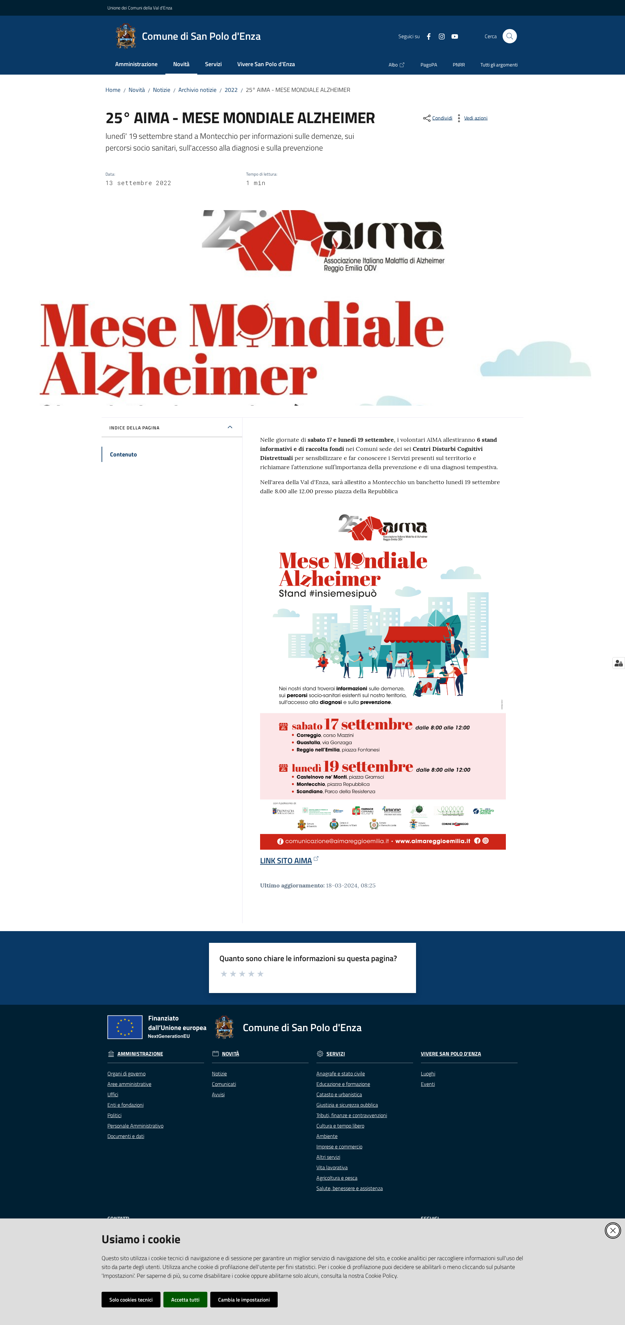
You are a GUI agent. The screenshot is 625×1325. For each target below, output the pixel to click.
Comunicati (224, 1084)
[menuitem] (136, 65)
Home (112, 89)
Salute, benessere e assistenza (349, 1188)
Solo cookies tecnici (131, 1299)
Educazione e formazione (343, 1084)
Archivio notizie (197, 89)
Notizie (161, 89)
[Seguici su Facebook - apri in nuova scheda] (426, 36)
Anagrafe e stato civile (340, 1073)
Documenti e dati (125, 1136)
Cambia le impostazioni (244, 1299)
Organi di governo (126, 1073)
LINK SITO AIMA (286, 860)
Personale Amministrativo (135, 1126)
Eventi (428, 1084)
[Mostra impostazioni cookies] (618, 663)
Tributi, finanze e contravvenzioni (351, 1115)
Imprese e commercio (339, 1146)
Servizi (335, 1054)
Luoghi (428, 1073)
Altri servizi (328, 1157)
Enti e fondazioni (125, 1105)
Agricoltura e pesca (336, 1178)
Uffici (112, 1094)
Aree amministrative (129, 1084)
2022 (231, 89)
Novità (137, 89)
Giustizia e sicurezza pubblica (347, 1105)
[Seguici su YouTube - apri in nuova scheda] (452, 36)
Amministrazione (140, 1054)
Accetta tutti (185, 1299)
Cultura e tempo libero (340, 1126)
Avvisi (218, 1094)
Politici (114, 1115)
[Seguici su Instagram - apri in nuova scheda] (439, 36)
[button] (510, 36)
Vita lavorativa (332, 1167)
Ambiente (327, 1136)
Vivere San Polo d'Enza (451, 1054)
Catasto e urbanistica (339, 1094)
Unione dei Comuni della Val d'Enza (139, 7)
